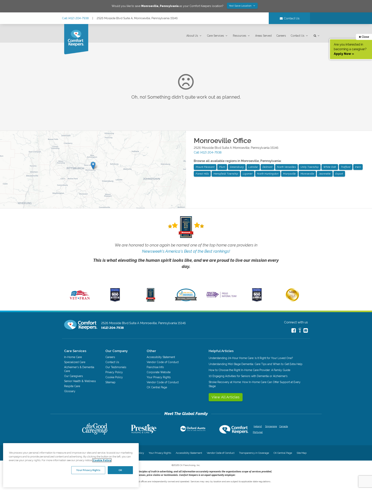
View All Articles (226, 397)
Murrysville (289, 173)
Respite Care (72, 386)
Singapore (270, 426)
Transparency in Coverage (254, 452)
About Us (192, 35)
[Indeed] (300, 331)
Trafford (345, 166)
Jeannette (325, 173)
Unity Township (310, 166)
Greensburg (237, 166)
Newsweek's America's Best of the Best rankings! (186, 251)
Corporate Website (158, 372)
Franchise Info (155, 367)
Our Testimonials (115, 367)
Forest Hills (202, 173)
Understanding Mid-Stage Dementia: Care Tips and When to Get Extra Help (255, 364)
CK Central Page (157, 387)
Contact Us (297, 35)
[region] (71, 465)
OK (120, 469)
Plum (222, 166)
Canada (283, 426)
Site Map (302, 452)
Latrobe (253, 166)
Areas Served (263, 35)
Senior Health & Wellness (80, 381)
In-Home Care (73, 357)
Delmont (268, 166)
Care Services (215, 35)
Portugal (258, 432)
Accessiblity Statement (161, 357)
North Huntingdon (267, 173)
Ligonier (247, 173)
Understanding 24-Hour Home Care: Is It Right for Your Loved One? (251, 358)
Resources (239, 35)
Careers (281, 35)
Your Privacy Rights (159, 377)
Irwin (358, 166)
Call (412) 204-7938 (75, 18)
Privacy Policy (114, 372)
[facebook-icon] (293, 330)
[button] (194, 36)
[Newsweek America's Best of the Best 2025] (150, 300)
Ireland (258, 426)
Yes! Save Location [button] (240, 5)
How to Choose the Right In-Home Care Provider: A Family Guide (249, 370)
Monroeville (307, 173)
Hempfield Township (226, 173)
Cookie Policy (114, 377)
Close (365, 36)
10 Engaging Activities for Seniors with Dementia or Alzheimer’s (248, 376)
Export (339, 173)
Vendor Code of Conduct (163, 362)
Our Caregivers (73, 376)
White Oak (329, 166)
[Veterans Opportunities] (79, 300)
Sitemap (110, 382)
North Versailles (286, 166)
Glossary (69, 391)
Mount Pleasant (205, 166)
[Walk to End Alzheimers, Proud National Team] (221, 297)
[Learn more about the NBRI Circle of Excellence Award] (292, 300)
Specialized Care (74, 362)
